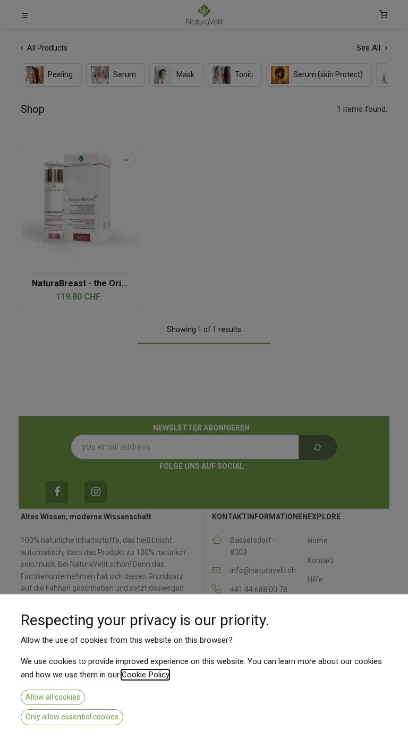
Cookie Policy (145, 674)
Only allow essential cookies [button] (72, 716)
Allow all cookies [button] (53, 697)
